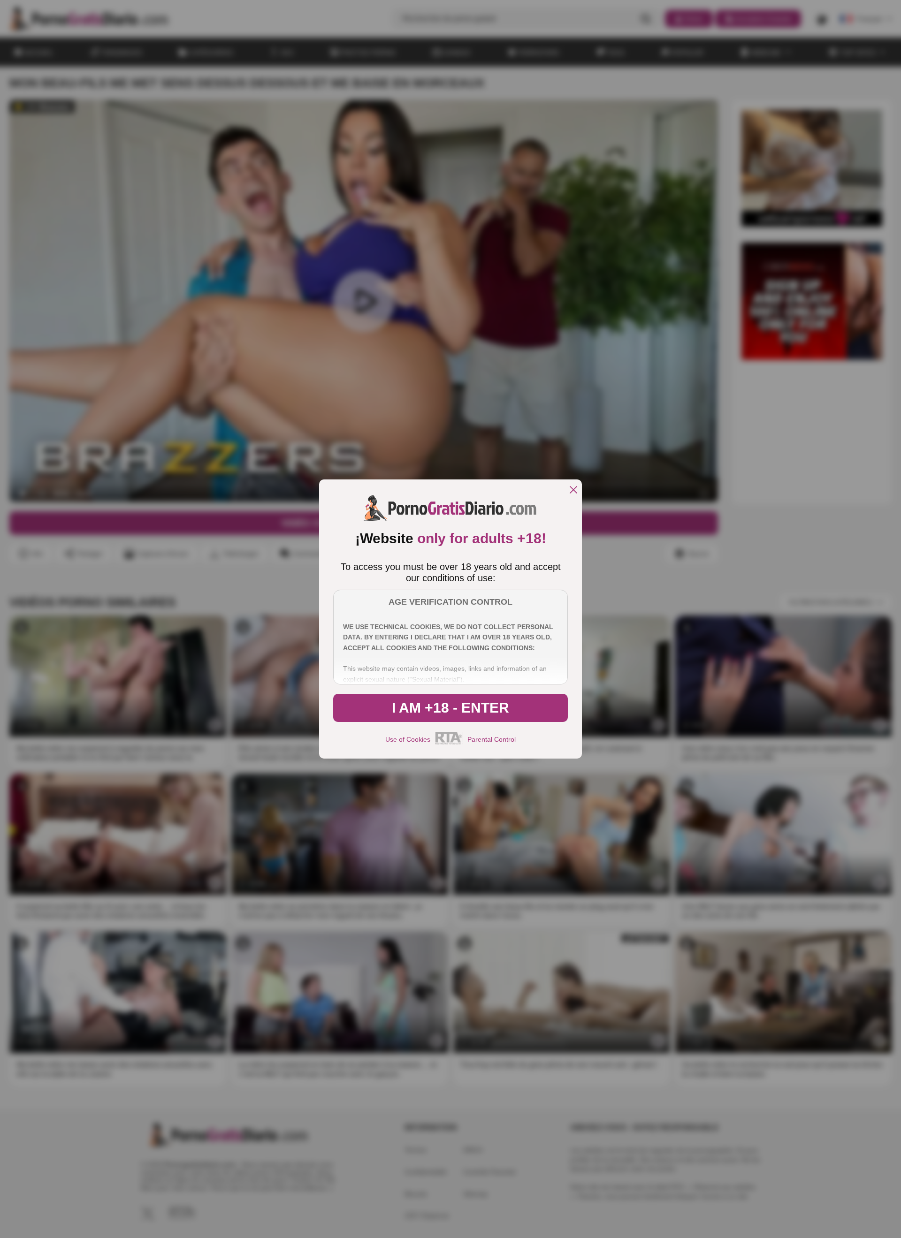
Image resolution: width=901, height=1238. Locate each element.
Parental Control (491, 739)
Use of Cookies (407, 739)
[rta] (449, 743)
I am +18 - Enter (450, 707)
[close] (573, 490)
